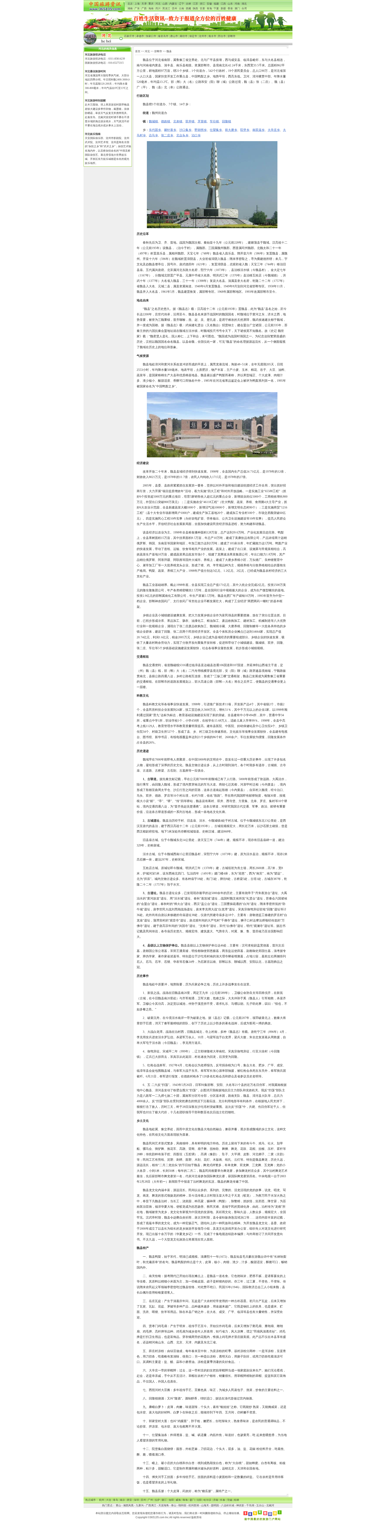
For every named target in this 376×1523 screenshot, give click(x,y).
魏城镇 (153, 121)
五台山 (260, 1505)
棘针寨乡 (170, 130)
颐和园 (182, 1505)
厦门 (192, 1499)
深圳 (136, 1499)
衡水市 (212, 36)
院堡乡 (244, 130)
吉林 (188, 3)
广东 (137, 8)
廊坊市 (184, 36)
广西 (144, 8)
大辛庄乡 (274, 130)
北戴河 (270, 1505)
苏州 (143, 1499)
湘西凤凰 (128, 1505)
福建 (216, 3)
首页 (137, 51)
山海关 (205, 1505)
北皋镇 (177, 121)
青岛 (115, 1499)
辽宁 (181, 3)
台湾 (244, 8)
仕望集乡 (216, 130)
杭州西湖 (193, 1505)
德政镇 (165, 121)
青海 (209, 8)
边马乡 (153, 135)
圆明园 (215, 1505)
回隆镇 (226, 121)
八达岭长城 (227, 1505)
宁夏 (216, 8)
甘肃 (202, 8)
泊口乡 (196, 135)
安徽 (209, 3)
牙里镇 (202, 121)
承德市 (140, 36)
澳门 (237, 8)
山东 (230, 3)
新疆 (223, 8)
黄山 (118, 1505)
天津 (144, 3)
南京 (122, 1499)
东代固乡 (155, 130)
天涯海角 (163, 1505)
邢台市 (222, 36)
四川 (158, 8)
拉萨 (157, 1499)
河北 (158, 3)
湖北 (244, 3)
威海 (178, 1499)
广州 (150, 1499)
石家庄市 (129, 36)
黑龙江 (166, 8)
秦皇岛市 (163, 36)
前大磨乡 (231, 130)
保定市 (193, 36)
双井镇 (190, 121)
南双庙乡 (258, 130)
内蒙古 (173, 3)
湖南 (130, 8)
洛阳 (171, 1499)
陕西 (195, 8)
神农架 (240, 1505)
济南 (215, 1499)
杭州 (101, 1499)
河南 (237, 3)
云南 (181, 8)
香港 (230, 8)
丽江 (164, 1499)
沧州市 (203, 36)
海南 (151, 8)
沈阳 (199, 1499)
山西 (165, 3)
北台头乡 (182, 135)
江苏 (195, 3)
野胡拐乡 (201, 130)
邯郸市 (231, 36)
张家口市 (151, 36)
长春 (222, 1499)
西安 (129, 1499)
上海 (137, 3)
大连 (108, 1499)
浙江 (202, 3)
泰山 (173, 1505)
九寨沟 (140, 1505)
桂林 (236, 1499)
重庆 (151, 3)
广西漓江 (151, 1505)
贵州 (174, 8)
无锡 (229, 1499)
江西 (223, 3)
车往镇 (214, 121)
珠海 (185, 1499)
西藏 (188, 8)
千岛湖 (250, 1505)
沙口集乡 (185, 130)
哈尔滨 (207, 1499)
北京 (130, 3)
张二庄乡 (167, 135)
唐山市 (174, 36)
